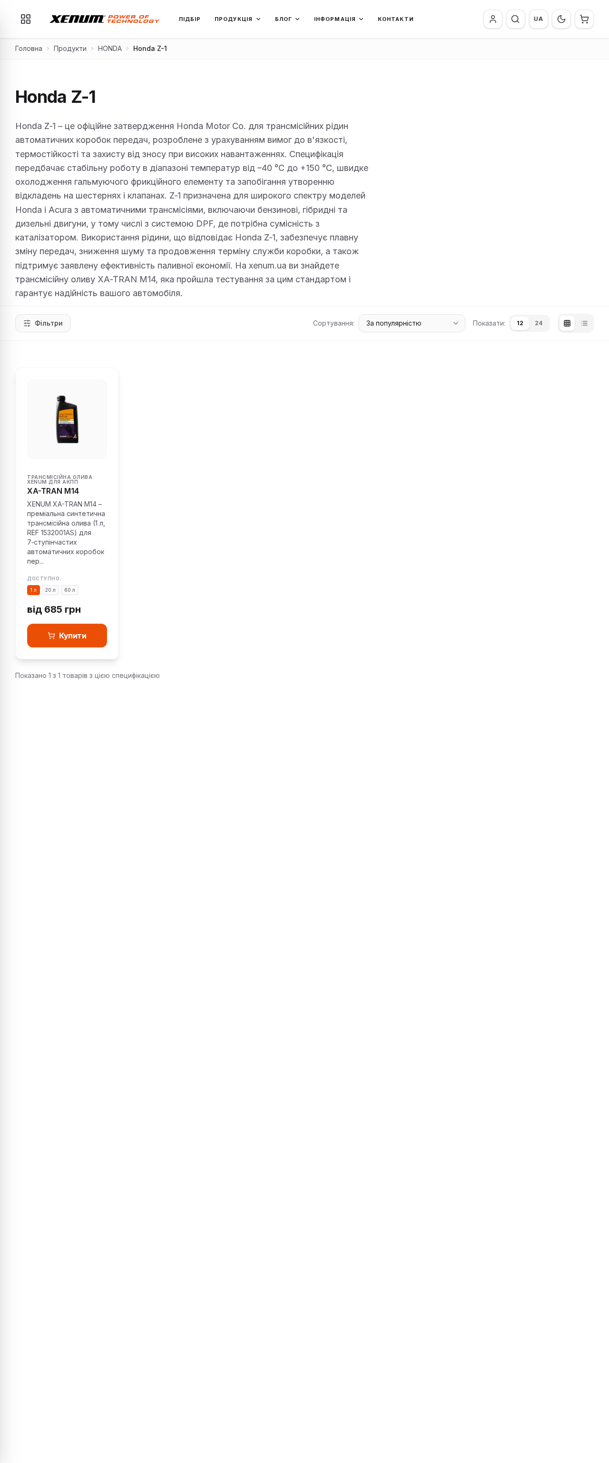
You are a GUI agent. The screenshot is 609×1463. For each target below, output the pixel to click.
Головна (28, 48)
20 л (50, 590)
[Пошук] (515, 19)
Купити (73, 635)
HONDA (110, 48)
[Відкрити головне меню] (25, 19)
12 (520, 323)
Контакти (396, 19)
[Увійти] (492, 19)
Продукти (70, 48)
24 (538, 323)
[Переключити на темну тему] (561, 19)
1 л (33, 590)
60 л (69, 590)
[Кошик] (584, 19)
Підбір (190, 19)
